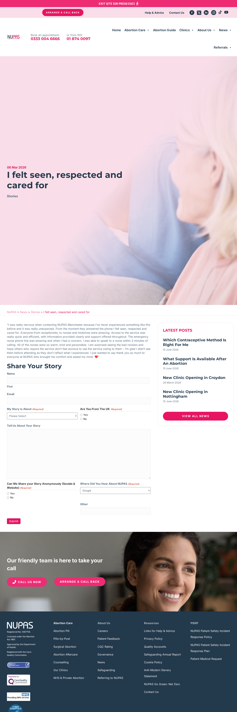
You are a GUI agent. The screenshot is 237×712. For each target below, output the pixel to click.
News (223, 30)
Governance (105, 654)
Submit (13, 521)
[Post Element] (195, 345)
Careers (103, 631)
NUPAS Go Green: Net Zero (162, 684)
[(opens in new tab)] (18, 679)
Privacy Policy (153, 638)
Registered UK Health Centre (14, 664)
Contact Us (151, 692)
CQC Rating (105, 646)
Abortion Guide (164, 30)
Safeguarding (106, 670)
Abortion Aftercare (65, 654)
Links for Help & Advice (159, 631)
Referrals (221, 47)
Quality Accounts (155, 646)
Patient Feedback (109, 638)
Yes (85, 414)
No (85, 419)
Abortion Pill (61, 631)
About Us (204, 30)
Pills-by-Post (61, 638)
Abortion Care (134, 30)
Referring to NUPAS (110, 678)
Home (116, 30)
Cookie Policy (153, 662)
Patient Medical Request (206, 659)
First (10, 386)
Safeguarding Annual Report (162, 654)
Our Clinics (60, 670)
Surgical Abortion (64, 646)
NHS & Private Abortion (68, 678)
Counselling (61, 662)
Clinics (184, 30)
